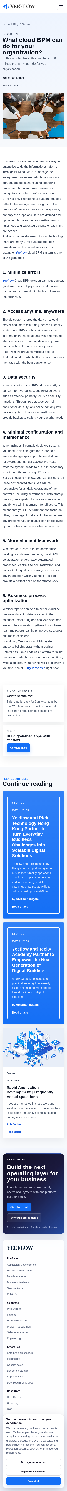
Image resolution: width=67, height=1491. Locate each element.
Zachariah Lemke (14, 77)
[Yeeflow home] (19, 6)
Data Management (18, 1276)
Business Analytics (18, 1282)
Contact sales (18, 747)
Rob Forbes (14, 1124)
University (13, 1403)
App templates (15, 1376)
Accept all (34, 1480)
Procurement (14, 1308)
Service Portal (15, 1288)
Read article (20, 906)
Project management (19, 1326)
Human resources (17, 1320)
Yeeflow (21, 252)
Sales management (18, 1332)
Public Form (14, 1294)
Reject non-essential (33, 1471)
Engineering (14, 1338)
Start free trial (19, 1206)
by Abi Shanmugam (25, 899)
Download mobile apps (20, 1382)
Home (6, 24)
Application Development (21, 1264)
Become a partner (17, 1370)
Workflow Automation (19, 1270)
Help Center (14, 1397)
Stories (26, 24)
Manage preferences (33, 1462)
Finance (11, 1314)
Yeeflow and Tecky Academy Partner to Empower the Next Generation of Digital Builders (33, 960)
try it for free (36, 668)
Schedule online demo (24, 1217)
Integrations (14, 1358)
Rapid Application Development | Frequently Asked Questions (30, 1092)
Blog (15, 24)
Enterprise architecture (20, 1353)
